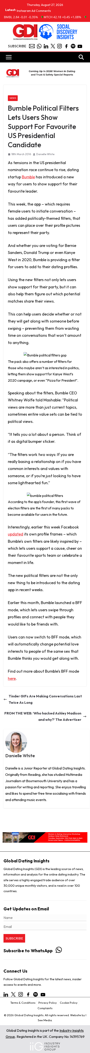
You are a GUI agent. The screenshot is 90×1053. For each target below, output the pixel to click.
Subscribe (17, 46)
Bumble (28, 176)
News (13, 98)
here (12, 678)
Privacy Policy (47, 1002)
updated (15, 534)
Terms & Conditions (22, 1002)
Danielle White (45, 154)
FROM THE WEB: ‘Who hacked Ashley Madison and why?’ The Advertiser (42, 716)
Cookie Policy (69, 1002)
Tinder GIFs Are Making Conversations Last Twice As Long (45, 699)
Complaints (45, 1008)
